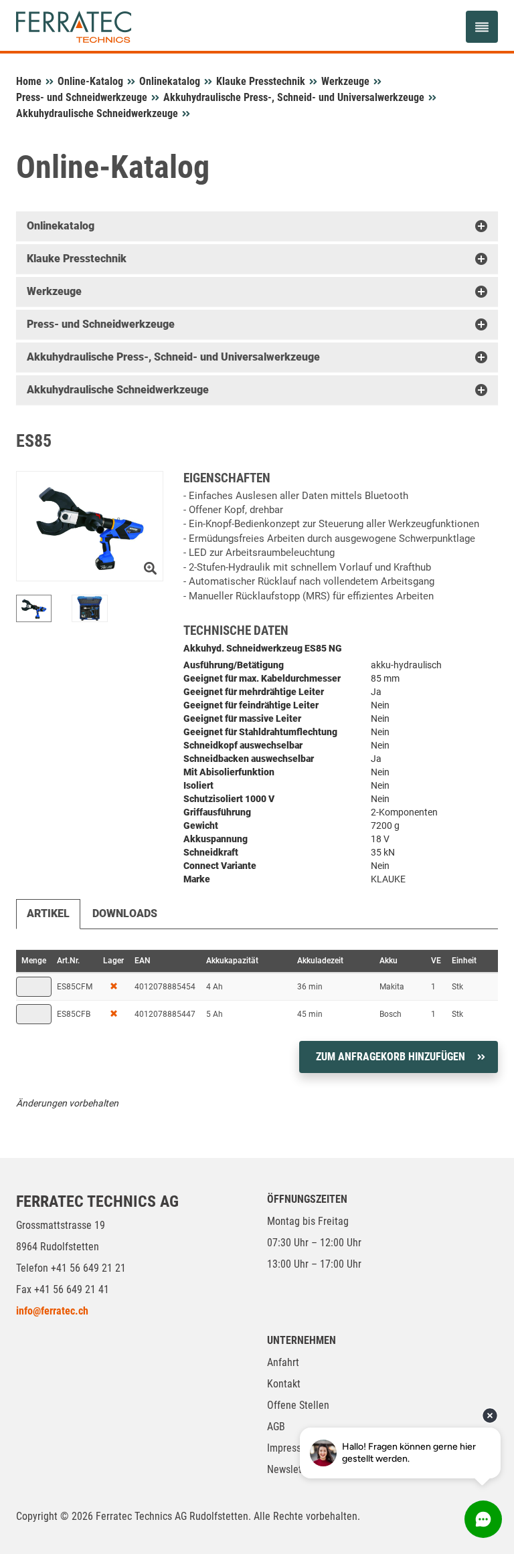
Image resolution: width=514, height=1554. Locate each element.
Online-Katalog (90, 81)
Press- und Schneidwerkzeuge (81, 97)
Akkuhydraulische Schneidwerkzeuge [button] (118, 389)
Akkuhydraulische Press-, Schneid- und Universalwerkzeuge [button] (173, 357)
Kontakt (284, 1383)
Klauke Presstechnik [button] (76, 258)
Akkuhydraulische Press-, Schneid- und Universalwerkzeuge (293, 97)
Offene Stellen (298, 1405)
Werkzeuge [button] (54, 291)
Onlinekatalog (169, 81)
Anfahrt (283, 1362)
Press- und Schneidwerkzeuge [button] (101, 324)
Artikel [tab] (48, 913)
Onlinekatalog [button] (60, 225)
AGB (276, 1426)
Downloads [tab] (124, 913)
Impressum (291, 1448)
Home (28, 81)
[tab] (257, 226)
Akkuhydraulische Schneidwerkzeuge (97, 113)
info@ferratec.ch (52, 1310)
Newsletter (290, 1469)
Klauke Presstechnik (260, 81)
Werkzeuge (345, 81)
